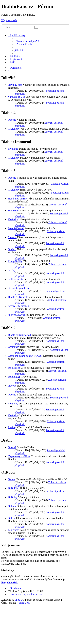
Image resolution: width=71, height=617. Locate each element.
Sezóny (12, 270)
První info (13, 148)
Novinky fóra (15, 84)
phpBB (18, 599)
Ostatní (11, 479)
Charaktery (13, 128)
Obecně (12, 119)
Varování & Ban (16, 96)
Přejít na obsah (9, 20)
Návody (12, 385)
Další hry (13, 497)
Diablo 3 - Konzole (18, 297)
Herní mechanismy (18, 198)
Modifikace (14, 367)
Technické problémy (18, 288)
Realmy (12, 427)
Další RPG (13, 488)
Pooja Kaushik (9, 582)
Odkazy (12, 506)
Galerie (12, 518)
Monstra (12, 237)
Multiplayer (14, 376)
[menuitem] (27, 41)
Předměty (13, 219)
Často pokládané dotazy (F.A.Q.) (25, 355)
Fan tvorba (13, 530)
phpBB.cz (24, 602)
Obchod (12, 249)
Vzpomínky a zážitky (19, 456)
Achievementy (15, 279)
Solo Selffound (16, 228)
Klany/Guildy (15, 261)
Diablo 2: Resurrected (19, 335)
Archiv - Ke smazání (19, 306)
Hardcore (13, 210)
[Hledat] (36, 28)
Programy (13, 403)
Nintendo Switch (17, 314)
